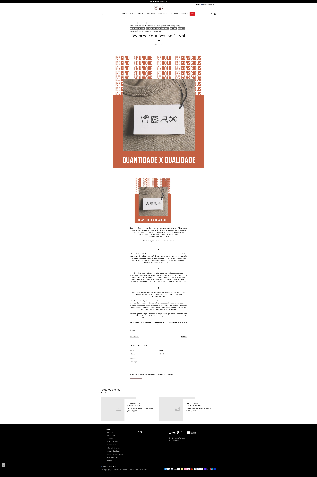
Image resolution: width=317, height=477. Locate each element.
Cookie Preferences (113, 442)
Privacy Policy (111, 445)
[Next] (197, 1)
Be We (112, 469)
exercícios (155, 28)
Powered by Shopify (106, 471)
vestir (156, 31)
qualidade (181, 28)
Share (133, 330)
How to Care (110, 436)
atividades (133, 23)
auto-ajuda (141, 23)
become (149, 23)
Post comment (135, 380)
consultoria (134, 26)
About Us (109, 432)
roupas (146, 31)
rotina (141, 31)
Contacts (109, 439)
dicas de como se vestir (137, 28)
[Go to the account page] (212, 13)
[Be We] (158, 8)
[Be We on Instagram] (199, 4)
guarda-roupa (164, 28)
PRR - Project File (173, 440)
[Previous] (120, 1)
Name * (132, 350)
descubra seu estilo (168, 26)
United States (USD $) (209, 4)
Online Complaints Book (114, 454)
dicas (177, 26)
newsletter (173, 28)
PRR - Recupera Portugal (176, 438)
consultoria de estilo (146, 26)
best (169, 23)
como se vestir (177, 23)
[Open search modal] (101, 13)
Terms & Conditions (113, 451)
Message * (133, 358)
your (160, 31)
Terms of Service (112, 457)
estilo (148, 28)
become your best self (160, 23)
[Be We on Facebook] (197, 4)
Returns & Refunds (113, 448)
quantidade (133, 31)
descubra (157, 26)
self (151, 31)
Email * (161, 350)
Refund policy (111, 460)
